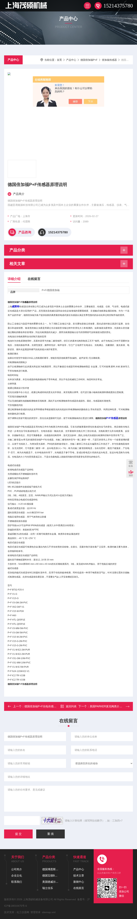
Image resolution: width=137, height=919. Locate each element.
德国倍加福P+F (89, 59)
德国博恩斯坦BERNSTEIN (50, 869)
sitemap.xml (48, 912)
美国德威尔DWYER (50, 881)
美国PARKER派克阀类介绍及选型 (110, 706)
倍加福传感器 (109, 59)
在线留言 (34, 279)
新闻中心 (78, 881)
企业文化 (16, 875)
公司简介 (16, 869)
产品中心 (13, 59)
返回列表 (71, 706)
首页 (59, 59)
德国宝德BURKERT (50, 875)
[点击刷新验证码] (52, 820)
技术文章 (78, 875)
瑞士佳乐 (47, 888)
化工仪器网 (23, 912)
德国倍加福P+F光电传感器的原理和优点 (48, 706)
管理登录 (35, 912)
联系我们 (16, 881)
